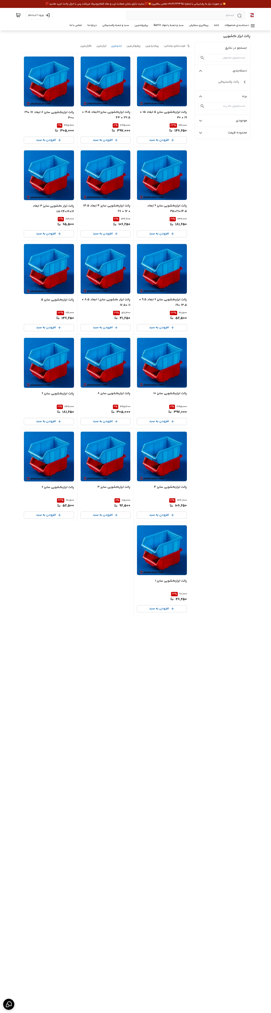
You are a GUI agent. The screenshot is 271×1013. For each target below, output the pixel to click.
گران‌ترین (86, 46)
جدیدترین (116, 46)
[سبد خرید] (18, 15)
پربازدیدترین (152, 46)
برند (244, 96)
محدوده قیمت (237, 132)
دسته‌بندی (240, 70)
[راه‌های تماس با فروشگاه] (8, 1004)
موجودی (241, 120)
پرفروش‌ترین (134, 46)
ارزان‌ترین (101, 46)
